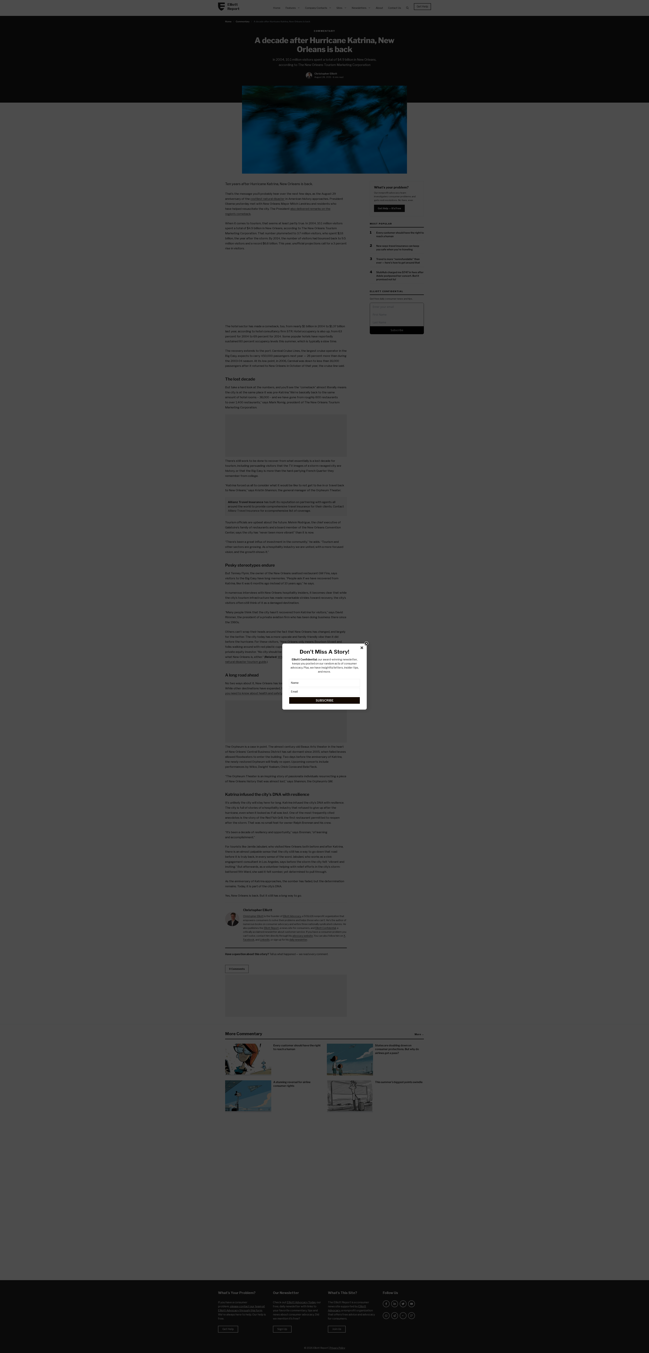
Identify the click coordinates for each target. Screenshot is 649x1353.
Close (366, 643)
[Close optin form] (362, 648)
